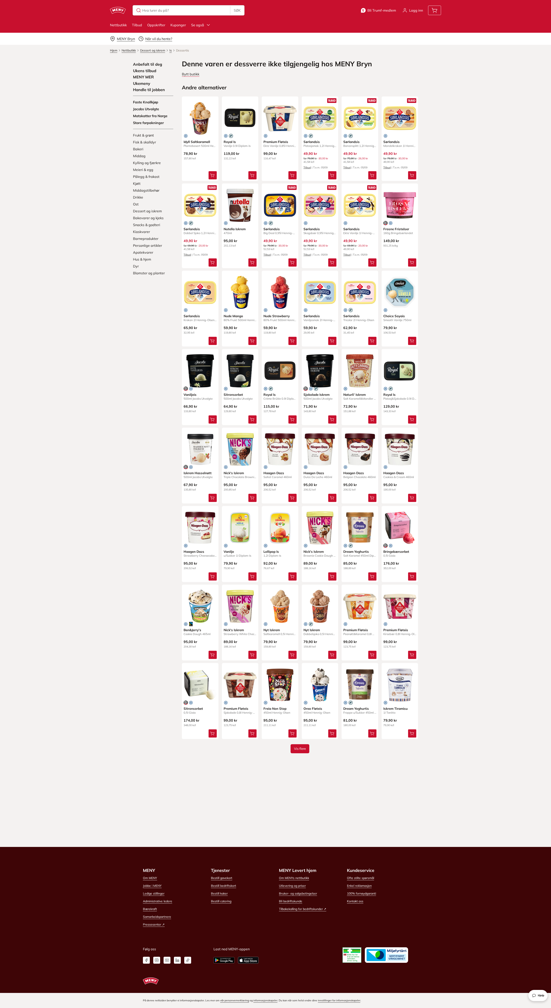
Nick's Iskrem (234, 473)
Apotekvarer (143, 252)
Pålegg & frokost (146, 176)
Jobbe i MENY (152, 886)
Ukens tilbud (144, 70)
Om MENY (150, 878)
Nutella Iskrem (235, 229)
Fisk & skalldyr (144, 142)
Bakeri (138, 149)
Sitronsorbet (233, 395)
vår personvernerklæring (234, 1000)
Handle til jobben (149, 89)
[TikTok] (187, 960)
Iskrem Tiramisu (395, 709)
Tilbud (137, 25)
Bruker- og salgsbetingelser (298, 893)
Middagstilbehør (146, 190)
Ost (136, 204)
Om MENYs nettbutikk (294, 878)
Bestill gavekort (221, 878)
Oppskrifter (156, 25)
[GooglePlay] (224, 960)
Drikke (138, 197)
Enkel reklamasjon (359, 886)
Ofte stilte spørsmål (360, 878)
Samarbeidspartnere (157, 917)
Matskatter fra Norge (150, 116)
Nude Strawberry (276, 316)
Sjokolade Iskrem (316, 395)
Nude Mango (233, 316)
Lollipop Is (271, 552)
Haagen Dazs (273, 473)
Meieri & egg (143, 170)
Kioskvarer (141, 232)
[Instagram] (156, 960)
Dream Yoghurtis (356, 552)
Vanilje (229, 552)
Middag (139, 156)
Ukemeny (141, 83)
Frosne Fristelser (396, 229)
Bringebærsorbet (396, 552)
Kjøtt (137, 183)
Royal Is (230, 142)
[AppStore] (248, 960)
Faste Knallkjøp (145, 102)
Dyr (136, 266)
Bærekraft (150, 909)
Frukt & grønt (143, 135)
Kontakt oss (355, 901)
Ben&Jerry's (192, 630)
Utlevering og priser (292, 886)
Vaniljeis (190, 395)
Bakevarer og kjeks (148, 218)
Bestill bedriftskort (223, 886)
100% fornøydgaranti (361, 893)
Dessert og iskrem (147, 211)
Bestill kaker (219, 893)
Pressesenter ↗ (154, 924)
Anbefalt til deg (147, 64)
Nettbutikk (118, 25)
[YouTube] (167, 960)
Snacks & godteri (146, 225)
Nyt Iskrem (271, 630)
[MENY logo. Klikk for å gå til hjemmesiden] (118, 10)
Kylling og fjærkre (147, 163)
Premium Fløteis (275, 142)
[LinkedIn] (177, 960)
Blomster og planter (149, 273)
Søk (237, 10)
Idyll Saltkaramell (197, 142)
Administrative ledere (157, 901)
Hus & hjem (142, 259)
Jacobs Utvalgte (146, 109)
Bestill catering (221, 901)
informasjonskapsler (265, 1000)
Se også (197, 25)
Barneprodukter (145, 238)
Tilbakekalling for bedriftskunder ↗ (302, 909)
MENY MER (143, 77)
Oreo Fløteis (312, 709)
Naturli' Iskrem (354, 395)
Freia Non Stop (274, 709)
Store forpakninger (148, 123)
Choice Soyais (394, 316)
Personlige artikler (147, 245)
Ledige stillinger (153, 893)
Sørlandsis (311, 142)
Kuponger (178, 25)
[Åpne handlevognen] (434, 10)
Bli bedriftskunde (290, 901)
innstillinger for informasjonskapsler (339, 1000)
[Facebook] (146, 960)
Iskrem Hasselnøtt (198, 473)
